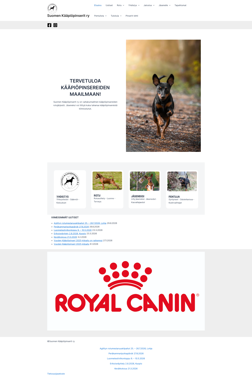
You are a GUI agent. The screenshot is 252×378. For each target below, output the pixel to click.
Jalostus (148, 5)
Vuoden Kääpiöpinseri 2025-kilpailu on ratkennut (78, 240)
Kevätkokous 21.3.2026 (65, 237)
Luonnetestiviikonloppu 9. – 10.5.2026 (73, 230)
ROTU (97, 195)
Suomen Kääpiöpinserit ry (68, 16)
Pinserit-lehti (132, 15)
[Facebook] (49, 25)
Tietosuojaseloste (56, 373)
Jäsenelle (163, 5)
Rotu (119, 5)
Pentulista (99, 15)
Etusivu (97, 5)
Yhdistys (132, 5)
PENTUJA (174, 196)
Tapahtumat (180, 5)
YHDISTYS (62, 196)
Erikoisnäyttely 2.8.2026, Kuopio (70, 233)
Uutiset (109, 5)
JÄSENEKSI (137, 196)
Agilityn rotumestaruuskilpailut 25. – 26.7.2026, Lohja (80, 223)
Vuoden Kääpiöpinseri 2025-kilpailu (71, 244)
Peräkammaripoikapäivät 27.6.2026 (71, 226)
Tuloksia (115, 15)
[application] (123, 5)
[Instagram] (55, 25)
